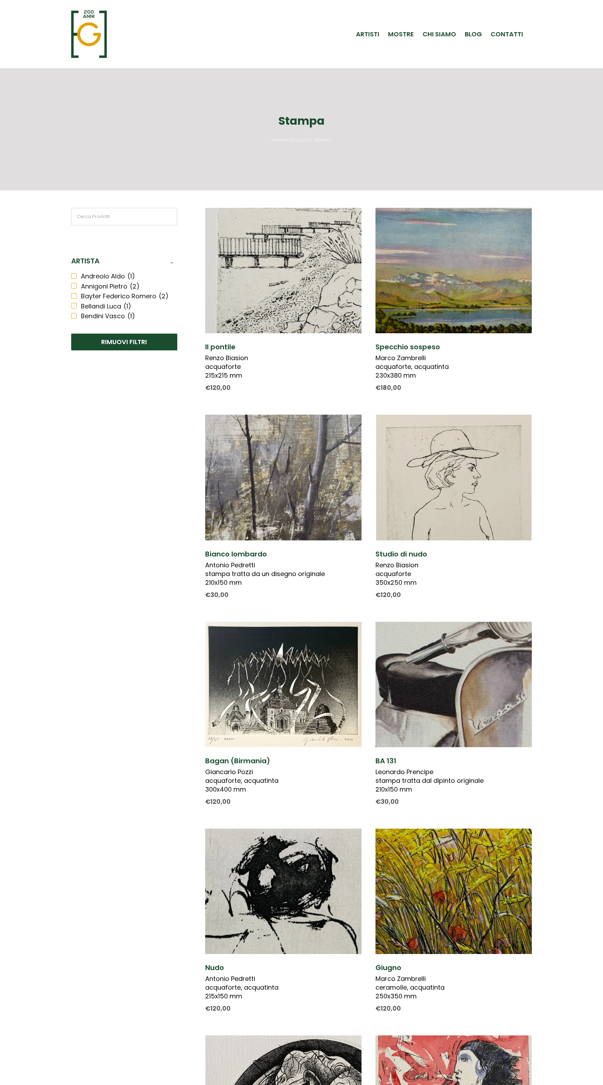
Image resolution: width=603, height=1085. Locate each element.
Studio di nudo (401, 554)
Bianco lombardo (236, 554)
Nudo (214, 968)
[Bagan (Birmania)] (283, 684)
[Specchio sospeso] (453, 270)
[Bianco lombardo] (283, 477)
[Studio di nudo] (453, 477)
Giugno (388, 968)
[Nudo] (283, 891)
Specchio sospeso (407, 347)
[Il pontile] (283, 270)
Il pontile (220, 347)
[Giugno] (453, 891)
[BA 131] (453, 684)
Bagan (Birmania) (237, 761)
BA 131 (385, 761)
